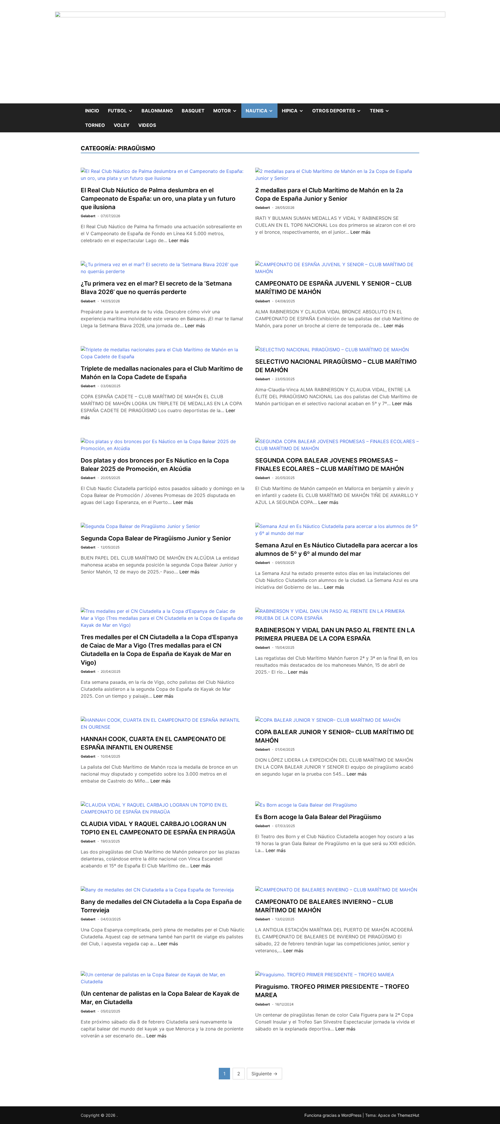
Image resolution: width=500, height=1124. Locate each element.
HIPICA (295, 108)
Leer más (179, 240)
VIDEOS (147, 125)
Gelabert (88, 216)
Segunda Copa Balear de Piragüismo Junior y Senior (156, 538)
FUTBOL (122, 108)
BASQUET (193, 111)
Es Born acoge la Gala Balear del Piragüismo (318, 816)
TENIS (382, 108)
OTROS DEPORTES (338, 108)
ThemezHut (408, 1115)
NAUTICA (262, 108)
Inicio (92, 111)
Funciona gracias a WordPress (333, 1115)
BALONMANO (157, 111)
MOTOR (227, 108)
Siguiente (264, 1074)
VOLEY (122, 125)
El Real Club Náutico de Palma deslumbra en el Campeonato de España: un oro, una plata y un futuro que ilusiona (158, 199)
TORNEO (95, 125)
